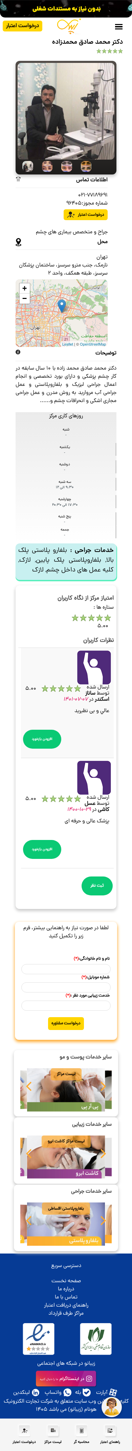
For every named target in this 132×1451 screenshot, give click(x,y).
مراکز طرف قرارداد (66, 1314)
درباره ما (66, 1289)
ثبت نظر (97, 886)
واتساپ (53, 1393)
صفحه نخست (66, 1281)
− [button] (24, 298)
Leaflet (67, 344)
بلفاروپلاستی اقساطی (66, 1209)
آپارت (102, 1393)
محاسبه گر (81, 1442)
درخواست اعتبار (22, 26)
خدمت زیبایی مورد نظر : (88, 995)
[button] (28, 1088)
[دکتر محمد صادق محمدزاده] (66, 112)
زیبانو (89, 1364)
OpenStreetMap (93, 344)
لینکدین (21, 1393)
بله (78, 1393)
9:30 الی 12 (64, 487)
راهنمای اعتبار (110, 1442)
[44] (84, 166)
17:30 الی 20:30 (65, 505)
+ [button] (24, 288)
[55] (25, 166)
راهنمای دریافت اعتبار (66, 1306)
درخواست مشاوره (66, 1023)
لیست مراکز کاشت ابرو (66, 1141)
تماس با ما (66, 1297)
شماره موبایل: (96, 977)
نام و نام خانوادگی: (92, 959)
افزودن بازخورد (42, 739)
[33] (64, 166)
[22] (45, 166)
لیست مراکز (66, 1074)
